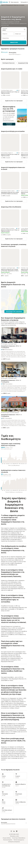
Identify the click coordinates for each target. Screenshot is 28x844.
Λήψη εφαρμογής (15, 2)
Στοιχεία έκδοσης (7, 837)
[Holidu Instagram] (11, 831)
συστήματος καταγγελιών (14, 841)
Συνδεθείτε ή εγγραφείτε (9, 124)
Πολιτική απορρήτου (7, 839)
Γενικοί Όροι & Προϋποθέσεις (18, 837)
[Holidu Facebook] (16, 831)
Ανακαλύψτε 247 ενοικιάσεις (14, 311)
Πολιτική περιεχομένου (19, 839)
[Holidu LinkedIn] (14, 831)
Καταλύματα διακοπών (9, 63)
